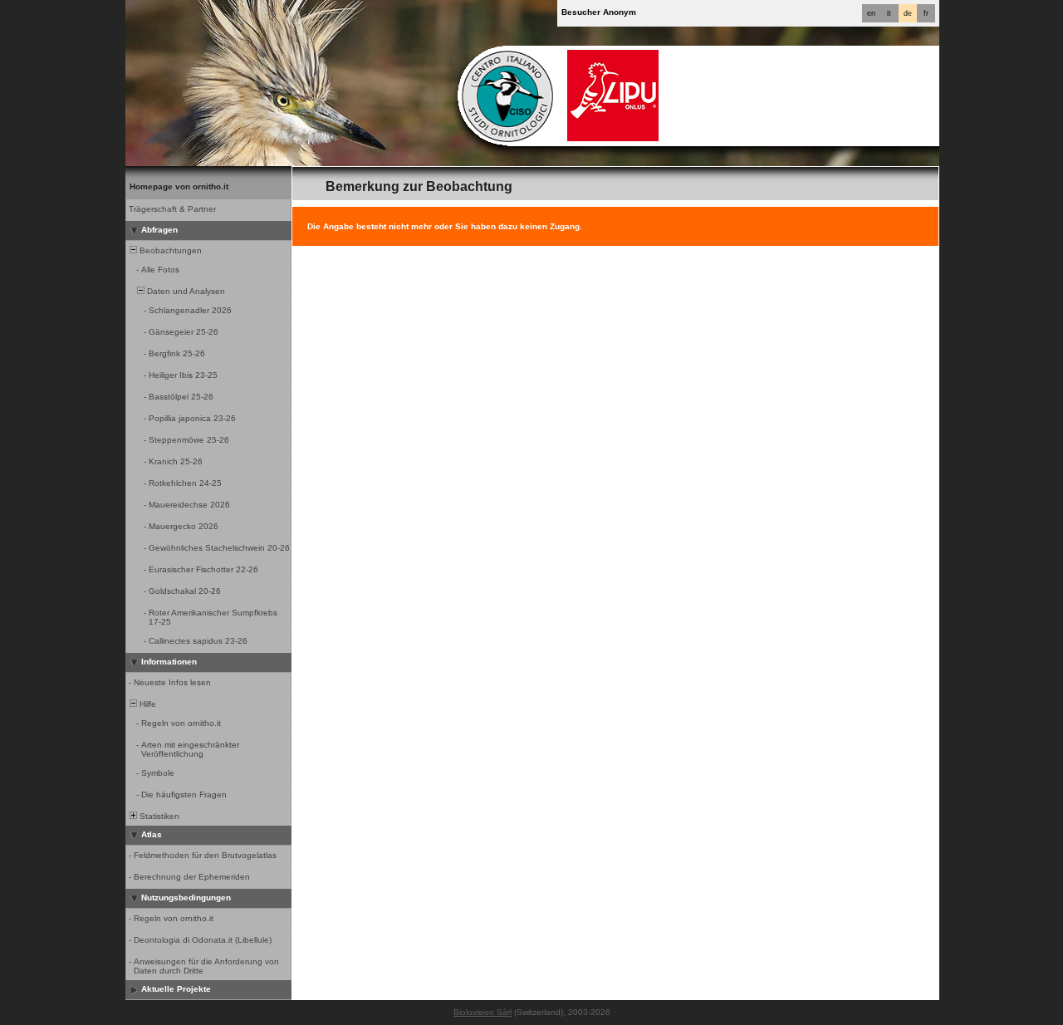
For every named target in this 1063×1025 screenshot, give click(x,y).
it (889, 13)
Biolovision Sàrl (482, 1012)
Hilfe (146, 704)
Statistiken (158, 816)
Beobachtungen (169, 250)
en (871, 13)
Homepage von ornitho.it (179, 186)
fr (925, 13)
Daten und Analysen (185, 291)
